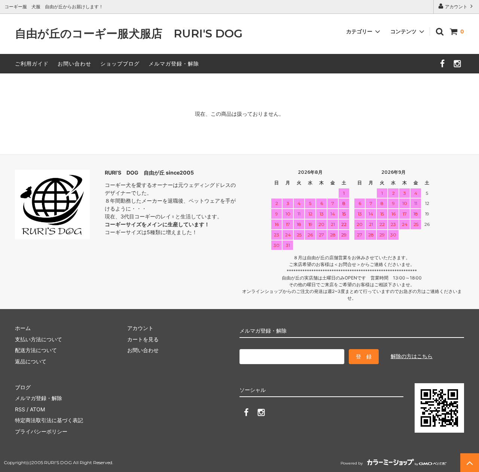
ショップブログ (120, 63)
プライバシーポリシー (41, 431)
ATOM (37, 409)
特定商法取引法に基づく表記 (49, 420)
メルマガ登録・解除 (174, 63)
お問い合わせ (74, 63)
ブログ (23, 387)
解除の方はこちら (412, 356)
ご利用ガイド (32, 63)
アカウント (456, 6)
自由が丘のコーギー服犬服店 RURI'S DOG (134, 33)
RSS (20, 409)
